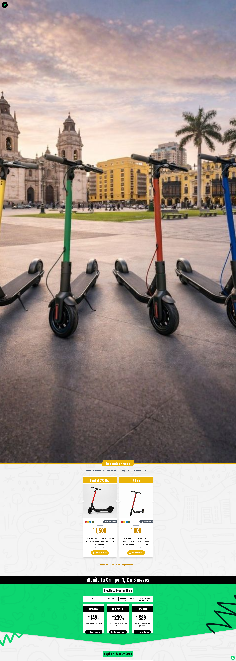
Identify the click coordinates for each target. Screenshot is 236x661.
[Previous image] (83, 501)
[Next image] (117, 501)
